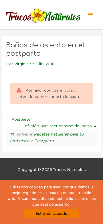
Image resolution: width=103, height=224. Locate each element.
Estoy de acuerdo (51, 213)
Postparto (20, 119)
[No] (96, 202)
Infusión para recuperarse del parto (58, 125)
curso (69, 90)
